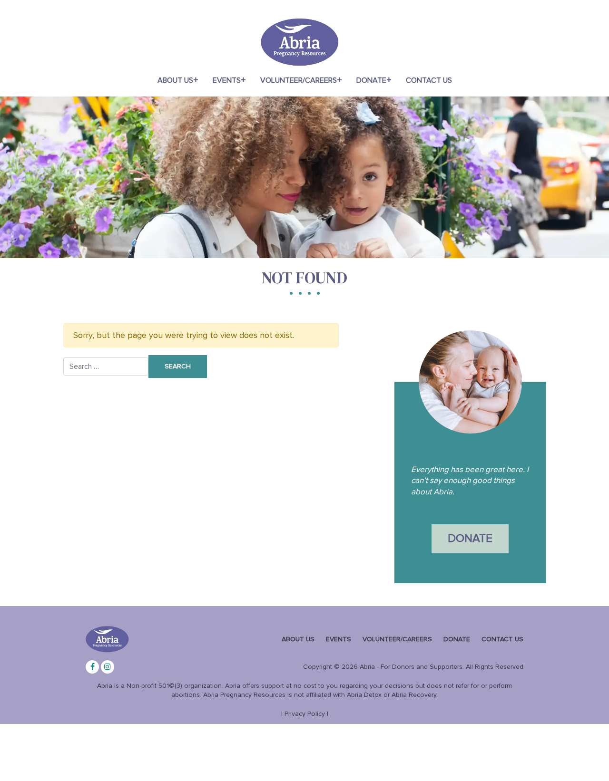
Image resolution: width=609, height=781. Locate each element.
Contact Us (429, 80)
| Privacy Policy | (304, 714)
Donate (371, 80)
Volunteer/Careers (298, 80)
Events (227, 80)
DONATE (470, 538)
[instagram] (107, 667)
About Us (175, 80)
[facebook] (92, 667)
